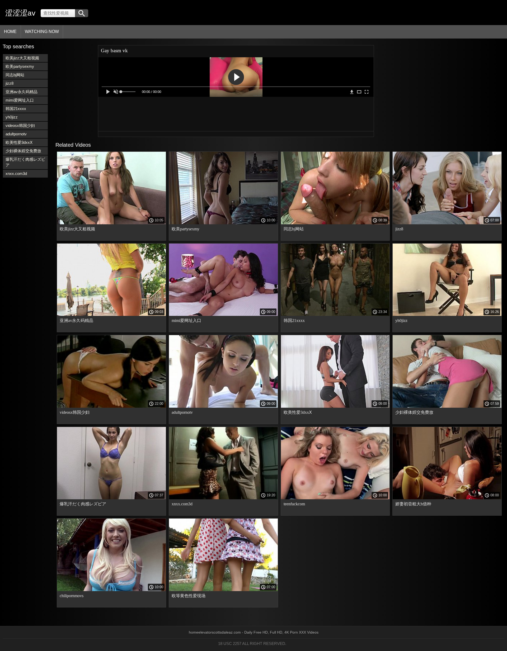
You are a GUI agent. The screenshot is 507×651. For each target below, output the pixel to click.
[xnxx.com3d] (223, 498)
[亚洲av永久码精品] (111, 314)
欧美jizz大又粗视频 (22, 58)
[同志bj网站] (335, 223)
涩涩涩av (20, 13)
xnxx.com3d (16, 173)
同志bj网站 (15, 75)
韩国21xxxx (16, 108)
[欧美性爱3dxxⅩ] (335, 406)
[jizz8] (447, 223)
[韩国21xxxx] (335, 314)
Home (10, 31)
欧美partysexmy (20, 66)
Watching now (42, 31)
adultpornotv (16, 134)
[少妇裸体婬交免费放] (447, 406)
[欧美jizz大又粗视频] (111, 223)
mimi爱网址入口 (20, 100)
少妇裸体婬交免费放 (23, 151)
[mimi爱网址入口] (223, 314)
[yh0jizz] (447, 314)
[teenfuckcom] (335, 498)
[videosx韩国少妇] (111, 406)
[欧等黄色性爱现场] (223, 590)
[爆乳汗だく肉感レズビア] (111, 498)
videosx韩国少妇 (20, 125)
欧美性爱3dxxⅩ (19, 142)
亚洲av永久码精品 (21, 91)
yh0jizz (12, 117)
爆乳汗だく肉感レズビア (25, 162)
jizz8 (9, 83)
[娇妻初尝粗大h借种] (447, 498)
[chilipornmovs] (111, 590)
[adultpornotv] (223, 406)
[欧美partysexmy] (223, 223)
